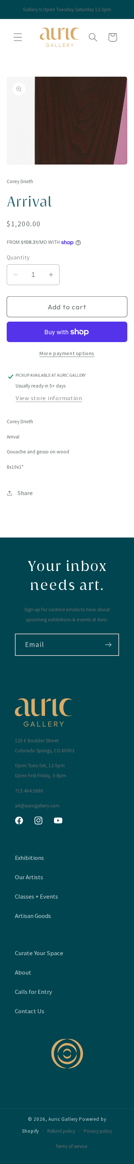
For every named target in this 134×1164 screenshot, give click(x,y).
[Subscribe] (108, 644)
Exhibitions (29, 858)
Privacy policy (98, 1131)
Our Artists (29, 877)
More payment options (67, 353)
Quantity (18, 257)
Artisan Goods (33, 916)
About (23, 972)
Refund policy (61, 1131)
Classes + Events (36, 896)
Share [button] (25, 493)
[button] (18, 37)
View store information (49, 398)
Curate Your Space (39, 953)
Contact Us (29, 1011)
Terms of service (71, 1146)
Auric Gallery (63, 1119)
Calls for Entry (33, 992)
